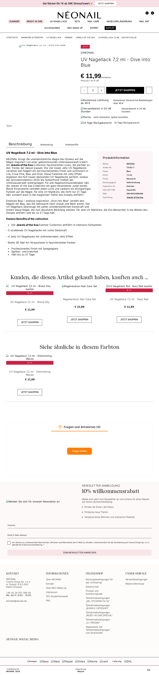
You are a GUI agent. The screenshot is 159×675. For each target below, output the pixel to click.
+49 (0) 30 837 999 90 (18, 592)
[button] (9, 3)
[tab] (20, 144)
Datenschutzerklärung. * (33, 545)
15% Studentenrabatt (57, 596)
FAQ (48, 600)
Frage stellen (79, 451)
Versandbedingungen (136, 579)
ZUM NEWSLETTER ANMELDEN (79, 552)
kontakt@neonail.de (16, 601)
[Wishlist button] (149, 90)
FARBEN (68, 37)
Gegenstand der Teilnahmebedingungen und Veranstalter (98, 630)
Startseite (12, 37)
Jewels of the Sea (85, 37)
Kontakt (50, 583)
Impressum (51, 592)
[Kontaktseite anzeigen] (13, 13)
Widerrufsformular (134, 583)
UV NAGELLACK (53, 37)
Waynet (80, 671)
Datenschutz (92, 586)
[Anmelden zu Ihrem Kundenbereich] (140, 13)
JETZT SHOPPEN (125, 90)
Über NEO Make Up (56, 588)
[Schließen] (151, 4)
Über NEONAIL (54, 579)
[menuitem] (14, 23)
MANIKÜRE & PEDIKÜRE (32, 37)
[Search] (134, 13)
